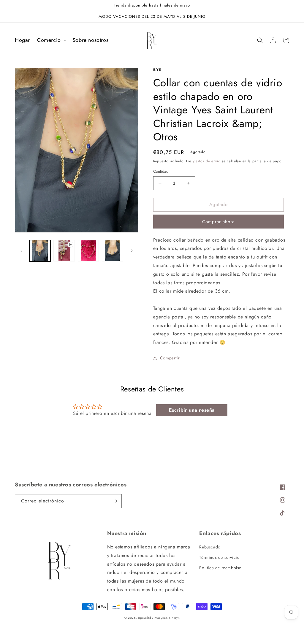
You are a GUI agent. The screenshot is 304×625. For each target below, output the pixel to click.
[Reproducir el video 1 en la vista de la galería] (64, 250)
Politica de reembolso (220, 568)
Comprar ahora (218, 221)
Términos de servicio (219, 557)
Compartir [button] (170, 358)
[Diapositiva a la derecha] (131, 250)
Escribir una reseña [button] (192, 410)
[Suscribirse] (114, 501)
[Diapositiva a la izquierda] (21, 250)
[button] (51, 40)
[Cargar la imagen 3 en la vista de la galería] (112, 250)
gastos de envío (207, 161)
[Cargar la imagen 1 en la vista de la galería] (39, 250)
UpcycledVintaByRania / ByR (159, 618)
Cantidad (160, 171)
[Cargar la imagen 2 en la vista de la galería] (88, 250)
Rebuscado (209, 547)
